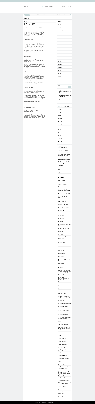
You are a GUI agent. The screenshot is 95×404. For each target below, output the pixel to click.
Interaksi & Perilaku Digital (61, 210)
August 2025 (59, 127)
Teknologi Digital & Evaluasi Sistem (62, 355)
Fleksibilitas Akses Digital (61, 180)
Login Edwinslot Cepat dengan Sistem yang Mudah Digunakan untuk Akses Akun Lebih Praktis (47, 14)
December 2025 (60, 121)
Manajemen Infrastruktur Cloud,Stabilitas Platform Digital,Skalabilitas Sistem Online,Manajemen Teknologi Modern (64, 248)
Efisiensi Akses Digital (61, 177)
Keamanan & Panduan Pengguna (62, 216)
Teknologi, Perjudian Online (61, 378)
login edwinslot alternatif (61, 242)
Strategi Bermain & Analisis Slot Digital (63, 324)
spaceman (59, 76)
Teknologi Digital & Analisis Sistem (62, 352)
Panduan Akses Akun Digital (61, 253)
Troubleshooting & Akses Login (62, 386)
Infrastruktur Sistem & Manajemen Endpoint (63, 207)
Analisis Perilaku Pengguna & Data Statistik (63, 150)
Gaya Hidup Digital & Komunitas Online (63, 204)
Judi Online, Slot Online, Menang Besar (63, 212)
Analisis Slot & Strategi (61, 157)
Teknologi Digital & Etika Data (62, 353)
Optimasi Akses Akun (61, 250)
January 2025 (60, 138)
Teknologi (59, 335)
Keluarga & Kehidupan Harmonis (62, 234)
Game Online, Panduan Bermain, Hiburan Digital (64, 193)
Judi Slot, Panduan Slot (61, 215)
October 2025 (60, 124)
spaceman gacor (60, 82)
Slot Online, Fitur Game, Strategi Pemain (63, 306)
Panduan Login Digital (61, 263)
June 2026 (59, 112)
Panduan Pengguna (60, 267)
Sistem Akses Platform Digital (62, 293)
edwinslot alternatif (60, 174)
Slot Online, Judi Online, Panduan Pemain (63, 310)
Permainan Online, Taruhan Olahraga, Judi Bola (64, 290)
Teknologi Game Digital (61, 364)
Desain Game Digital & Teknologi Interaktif (63, 161)
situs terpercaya (60, 64)
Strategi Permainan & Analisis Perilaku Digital (64, 332)
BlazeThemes (52, 402)
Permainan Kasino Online (61, 283)
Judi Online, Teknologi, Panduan (62, 213)
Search (59, 85)
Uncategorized (60, 389)
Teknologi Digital (60, 350)
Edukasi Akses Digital (61, 171)
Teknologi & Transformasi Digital (62, 349)
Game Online (60, 188)
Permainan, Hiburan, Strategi (61, 291)
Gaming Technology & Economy (62, 201)
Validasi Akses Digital (61, 396)
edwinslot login (60, 175)
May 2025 (59, 132)
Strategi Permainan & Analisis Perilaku (63, 330)
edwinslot (59, 172)
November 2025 (60, 123)
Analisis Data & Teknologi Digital (62, 147)
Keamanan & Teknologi (61, 218)
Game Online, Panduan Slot (61, 195)
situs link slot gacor (60, 27)
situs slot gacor (60, 33)
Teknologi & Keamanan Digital (62, 341)
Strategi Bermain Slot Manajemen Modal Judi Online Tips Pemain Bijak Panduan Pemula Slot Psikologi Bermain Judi (64, 328)
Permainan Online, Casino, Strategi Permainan (64, 288)
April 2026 (59, 115)
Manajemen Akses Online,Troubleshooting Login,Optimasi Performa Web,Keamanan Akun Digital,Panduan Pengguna (64, 245)
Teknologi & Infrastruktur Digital (62, 338)
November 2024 (60, 141)
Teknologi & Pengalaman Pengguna (62, 344)
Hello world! (67, 106)
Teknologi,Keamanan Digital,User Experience (63, 380)
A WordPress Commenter (61, 106)
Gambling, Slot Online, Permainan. (62, 184)
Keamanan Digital (60, 221)
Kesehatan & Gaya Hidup (61, 238)
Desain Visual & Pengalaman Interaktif (63, 163)
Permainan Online (60, 287)
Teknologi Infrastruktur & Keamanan (62, 368)
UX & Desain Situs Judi (61, 393)
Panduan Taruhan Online (61, 274)
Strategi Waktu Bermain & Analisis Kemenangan (64, 333)
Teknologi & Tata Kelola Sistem (62, 347)
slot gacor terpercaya (61, 300)
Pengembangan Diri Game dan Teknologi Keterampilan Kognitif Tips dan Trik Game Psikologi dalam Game (63, 278)
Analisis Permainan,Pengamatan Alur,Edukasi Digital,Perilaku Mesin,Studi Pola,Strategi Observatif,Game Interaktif (64, 155)
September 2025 (60, 126)
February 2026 (60, 118)
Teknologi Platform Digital (61, 375)
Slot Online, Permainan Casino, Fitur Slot (63, 314)
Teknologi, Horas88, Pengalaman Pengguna (63, 377)
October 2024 (60, 143)
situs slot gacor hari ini (61, 30)
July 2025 (59, 129)
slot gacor (59, 55)
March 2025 (59, 135)
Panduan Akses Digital (61, 256)
